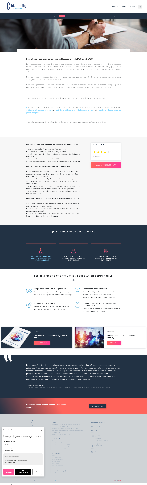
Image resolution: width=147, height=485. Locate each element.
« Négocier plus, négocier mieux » (39, 110)
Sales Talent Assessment (57, 465)
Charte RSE (80, 480)
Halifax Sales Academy (57, 457)
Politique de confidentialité (66, 480)
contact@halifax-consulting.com (101, 444)
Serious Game (55, 467)
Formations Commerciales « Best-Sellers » (62, 445)
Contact (62, 16)
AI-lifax (53, 455)
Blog (54, 16)
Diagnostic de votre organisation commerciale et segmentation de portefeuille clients (67, 431)
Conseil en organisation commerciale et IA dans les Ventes (66, 424)
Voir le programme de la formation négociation (106, 165)
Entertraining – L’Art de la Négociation (61, 470)
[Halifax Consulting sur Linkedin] (92, 451)
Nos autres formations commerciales (61, 447)
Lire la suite (114, 342)
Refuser (37, 472)
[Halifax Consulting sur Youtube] (95, 451)
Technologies (25, 16)
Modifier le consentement (23, 471)
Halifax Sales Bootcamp (57, 459)
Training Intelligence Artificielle (59, 472)
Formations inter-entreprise (58, 442)
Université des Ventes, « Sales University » (61, 434)
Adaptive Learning (56, 461)
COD (119, 480)
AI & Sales (54, 440)
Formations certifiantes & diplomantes (61, 449)
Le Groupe (46, 16)
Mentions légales (54, 480)
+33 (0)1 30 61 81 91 (98, 446)
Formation (15, 16)
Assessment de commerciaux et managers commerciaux (65, 428)
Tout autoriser (9, 471)
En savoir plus (97, 406)
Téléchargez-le (42, 342)
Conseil (7, 16)
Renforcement (55, 463)
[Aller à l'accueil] (15, 6)
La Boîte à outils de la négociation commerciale (74, 110)
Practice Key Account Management (60, 426)
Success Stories (35, 16)
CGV (75, 480)
